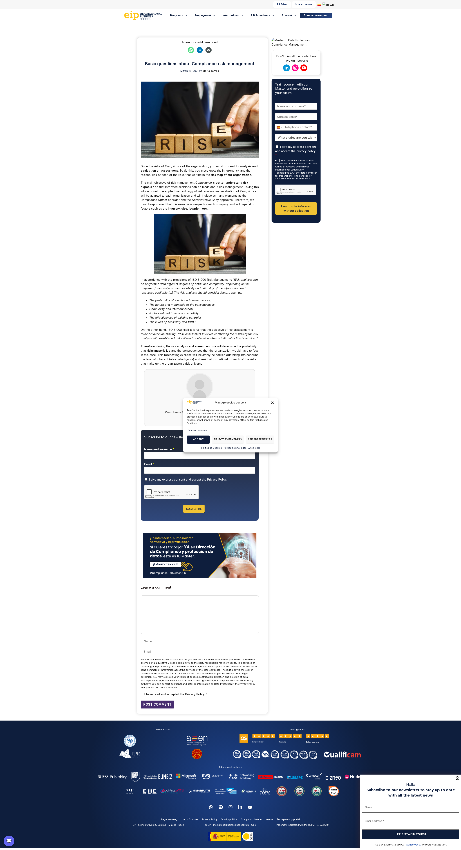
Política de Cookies (211, 448)
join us (269, 819)
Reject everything (228, 439)
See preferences (260, 439)
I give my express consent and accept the (188, 479)
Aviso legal (254, 448)
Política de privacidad (235, 448)
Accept (198, 439)
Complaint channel (251, 819)
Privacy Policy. (217, 479)
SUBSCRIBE (194, 509)
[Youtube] (250, 807)
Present (287, 15)
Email (149, 464)
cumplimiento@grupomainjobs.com (163, 680)
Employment (203, 15)
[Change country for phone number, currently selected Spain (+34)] (279, 127)
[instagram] (230, 807)
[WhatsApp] (211, 807)
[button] (272, 403)
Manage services (198, 430)
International (231, 15)
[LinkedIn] (240, 807)
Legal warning (169, 819)
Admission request (316, 15)
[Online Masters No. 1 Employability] (144, 15)
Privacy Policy (413, 844)
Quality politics (229, 819)
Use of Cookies (189, 819)
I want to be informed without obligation (296, 208)
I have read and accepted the (175, 694)
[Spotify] (221, 807)
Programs (176, 15)
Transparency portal (288, 819)
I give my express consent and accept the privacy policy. (295, 151)
